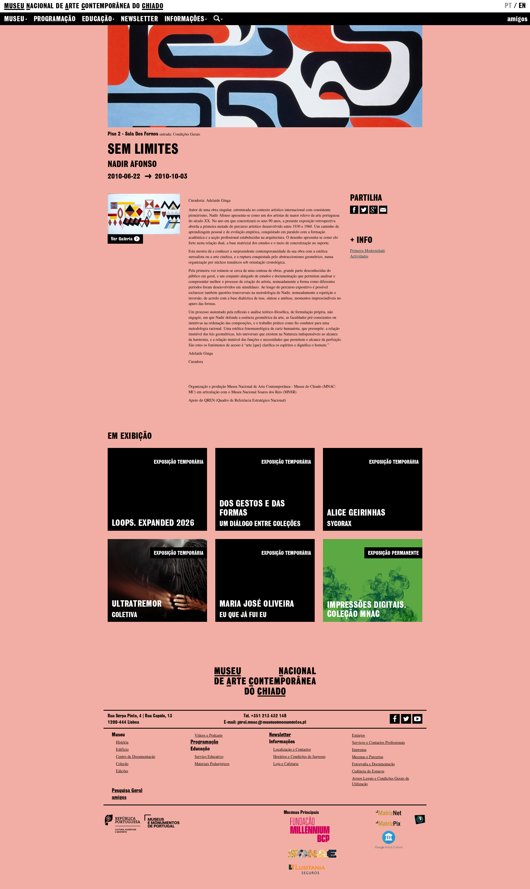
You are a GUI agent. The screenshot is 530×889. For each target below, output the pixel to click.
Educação (97, 19)
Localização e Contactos (292, 749)
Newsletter (139, 19)
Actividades (359, 256)
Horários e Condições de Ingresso (299, 756)
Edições (122, 770)
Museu (14, 19)
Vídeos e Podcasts (208, 735)
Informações (185, 19)
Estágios (358, 735)
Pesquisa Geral (127, 790)
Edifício (122, 749)
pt (508, 6)
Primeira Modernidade (367, 250)
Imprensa (359, 749)
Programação (55, 19)
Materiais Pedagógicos (212, 763)
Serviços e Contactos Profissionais (378, 742)
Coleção (122, 763)
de (83, 6)
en (522, 6)
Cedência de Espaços (368, 771)
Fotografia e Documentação (373, 763)
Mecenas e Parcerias (367, 756)
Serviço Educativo (209, 756)
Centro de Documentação (135, 756)
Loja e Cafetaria (285, 763)
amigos (517, 19)
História (122, 742)
